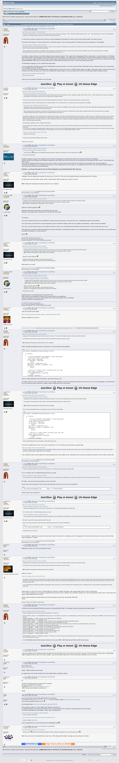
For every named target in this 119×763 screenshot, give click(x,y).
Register (23, 13)
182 (98, 21)
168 (68, 21)
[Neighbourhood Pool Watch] (6, 192)
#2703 (114, 145)
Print (114, 22)
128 (88, 20)
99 (28, 20)
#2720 (114, 727)
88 (12, 20)
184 (102, 21)
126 (84, 20)
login (17, 8)
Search (14, 13)
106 (43, 20)
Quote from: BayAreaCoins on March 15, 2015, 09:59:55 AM (34, 712)
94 (21, 20)
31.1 (19, 11)
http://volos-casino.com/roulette (72, 699)
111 (53, 20)
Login (18, 13)
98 (27, 20)
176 (85, 21)
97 (25, 20)
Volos (4, 694)
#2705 (114, 196)
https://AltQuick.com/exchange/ (28, 328)
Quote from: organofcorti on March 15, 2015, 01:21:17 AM (34, 275)
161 (54, 21)
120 (71, 20)
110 (51, 20)
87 (11, 20)
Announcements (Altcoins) (31, 16)
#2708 (114, 308)
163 (58, 21)
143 (16, 21)
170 (72, 21)
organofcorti (6, 172)
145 (20, 21)
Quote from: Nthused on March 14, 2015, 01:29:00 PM (34, 150)
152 (35, 21)
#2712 (114, 502)
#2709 (114, 331)
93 (20, 20)
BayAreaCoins (7, 308)
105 (41, 20)
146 (22, 21)
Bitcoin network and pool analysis (29, 191)
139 (8, 21)
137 (3, 21)
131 (94, 20)
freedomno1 (6, 557)
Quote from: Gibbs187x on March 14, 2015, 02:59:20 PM (34, 148)
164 (60, 21)
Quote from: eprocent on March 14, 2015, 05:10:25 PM (33, 73)
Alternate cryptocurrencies (17, 16)
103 (37, 20)
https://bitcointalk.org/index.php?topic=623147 (31, 237)
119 (69, 20)
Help (11, 13)
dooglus (5, 28)
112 (55, 20)
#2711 (114, 464)
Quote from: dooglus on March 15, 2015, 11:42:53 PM (33, 504)
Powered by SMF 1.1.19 (51, 760)
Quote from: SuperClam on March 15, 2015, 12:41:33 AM (34, 246)
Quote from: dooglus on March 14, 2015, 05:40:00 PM (33, 91)
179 (91, 21)
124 (80, 20)
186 (3, 22)
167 (66, 21)
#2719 (114, 695)
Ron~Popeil (6, 726)
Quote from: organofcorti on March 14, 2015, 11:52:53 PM (34, 198)
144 (18, 21)
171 (75, 21)
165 (62, 21)
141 (12, 21)
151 (33, 21)
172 (77, 21)
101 (33, 20)
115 (61, 20)
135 (103, 20)
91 (17, 20)
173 (79, 21)
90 (15, 20)
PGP (75, 328)
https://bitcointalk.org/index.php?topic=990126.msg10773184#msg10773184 (41, 314)
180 (93, 21)
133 (99, 20)
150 (31, 21)
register (21, 8)
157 (45, 21)
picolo (5, 145)
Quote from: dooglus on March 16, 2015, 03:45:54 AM (33, 611)
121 (73, 20)
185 (104, 21)
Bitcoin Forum (6, 16)
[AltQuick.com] (6, 327)
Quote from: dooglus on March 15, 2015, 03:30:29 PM (33, 395)
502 (7, 22)
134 (101, 20)
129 (90, 20)
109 (49, 20)
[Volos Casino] (6, 704)
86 (9, 20)
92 (18, 20)
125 (82, 20)
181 (95, 21)
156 (43, 21)
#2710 (114, 392)
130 (92, 20)
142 (14, 21)
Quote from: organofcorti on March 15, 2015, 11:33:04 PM (34, 467)
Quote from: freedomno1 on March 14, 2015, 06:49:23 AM (34, 44)
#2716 (114, 650)
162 (56, 21)
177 (87, 21)
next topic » (113, 20)
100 (31, 20)
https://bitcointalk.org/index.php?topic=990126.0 (45, 704)
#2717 (114, 663)
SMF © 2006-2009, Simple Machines (65, 760)
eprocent (5, 88)
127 (86, 20)
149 (29, 21)
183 (100, 21)
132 (96, 20)
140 (10, 21)
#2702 (114, 88)
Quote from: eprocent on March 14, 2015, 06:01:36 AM (33, 32)
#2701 (114, 29)
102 (35, 20)
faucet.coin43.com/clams (28, 667)
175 (83, 21)
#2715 (114, 605)
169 (70, 21)
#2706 (114, 243)
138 (6, 21)
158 (47, 21)
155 (41, 21)
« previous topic (112, 19)
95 (23, 20)
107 (45, 20)
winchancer (6, 544)
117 (65, 20)
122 (76, 20)
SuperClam (6, 195)
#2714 (114, 558)
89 (14, 20)
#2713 (114, 545)
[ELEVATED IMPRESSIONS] (6, 97)
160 (52, 21)
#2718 (114, 677)
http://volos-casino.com (43, 699)
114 (59, 20)
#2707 (114, 272)
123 (78, 20)
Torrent (22, 11)
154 (39, 21)
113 (57, 20)
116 (63, 20)
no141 (5, 649)
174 (81, 21)
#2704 (114, 173)
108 (47, 20)
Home (6, 13)
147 (24, 21)
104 (39, 20)
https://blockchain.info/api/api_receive (39, 686)
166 (64, 21)
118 (67, 20)
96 (24, 20)
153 (37, 21)
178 (89, 21)
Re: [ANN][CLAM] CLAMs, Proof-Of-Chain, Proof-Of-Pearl (40, 28)
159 (49, 21)
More (27, 13)
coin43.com (6, 662)
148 (26, 21)
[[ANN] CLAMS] (6, 215)
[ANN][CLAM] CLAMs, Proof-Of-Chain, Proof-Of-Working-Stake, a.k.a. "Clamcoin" (61, 16)
